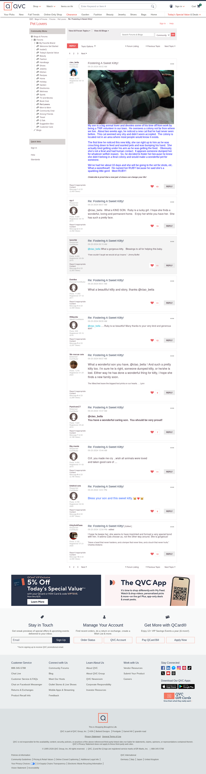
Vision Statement (18, 768)
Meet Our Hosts (57, 679)
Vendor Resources (133, 668)
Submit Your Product (134, 673)
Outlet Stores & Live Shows (62, 684)
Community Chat (47, 110)
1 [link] (69, 53)
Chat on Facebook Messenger (26, 684)
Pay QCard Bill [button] (150, 640)
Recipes (43, 75)
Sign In (163, 23)
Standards (35, 159)
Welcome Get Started (49, 46)
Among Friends (46, 113)
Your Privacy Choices (20, 764)
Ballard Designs (103, 731)
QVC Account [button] (118, 640)
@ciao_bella (95, 210)
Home (154, 14)
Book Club (44, 101)
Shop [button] (35, 6)
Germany (125, 759)
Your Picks (9, 14)
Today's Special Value (49, 52)
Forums (52, 19)
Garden (85, 14)
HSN (91, 731)
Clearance (71, 14)
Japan (139, 759)
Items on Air (67, 6)
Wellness (44, 91)
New (21, 14)
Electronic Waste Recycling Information (85, 764)
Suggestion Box (47, 123)
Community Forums (59, 668)
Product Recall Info (21, 695)
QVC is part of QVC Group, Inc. (73, 731)
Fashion (98, 14)
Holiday (43, 81)
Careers (128, 679)
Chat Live (16, 673)
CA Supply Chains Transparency (51, 764)
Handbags (44, 62)
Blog (51, 673)
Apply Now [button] (180, 640)
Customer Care (46, 126)
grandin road (140, 731)
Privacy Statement (93, 736)
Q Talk (42, 120)
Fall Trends (33, 14)
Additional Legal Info (90, 759)
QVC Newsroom (94, 679)
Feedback (54, 695)
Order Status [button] (88, 640)
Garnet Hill (128, 731)
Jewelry (122, 14)
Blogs (38, 130)
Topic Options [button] (87, 46)
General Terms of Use (111, 736)
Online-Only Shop (53, 14)
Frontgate (116, 731)
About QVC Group (95, 673)
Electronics (44, 88)
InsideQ (43, 49)
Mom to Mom (45, 107)
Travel (42, 117)
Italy (132, 759)
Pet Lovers (62, 19)
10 (78, 556)
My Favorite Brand (47, 42)
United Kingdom (152, 759)
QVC (31, 19)
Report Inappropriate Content (78, 186)
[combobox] (114, 6)
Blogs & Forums (41, 19)
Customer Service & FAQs (24, 679)
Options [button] (172, 64)
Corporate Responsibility (98, 684)
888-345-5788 (18, 668)
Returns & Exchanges (22, 690)
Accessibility (33, 768)
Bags (143, 14)
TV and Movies (46, 97)
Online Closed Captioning (67, 759)
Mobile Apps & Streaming (61, 690)
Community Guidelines (21, 759)
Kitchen (43, 72)
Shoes (133, 14)
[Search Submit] (153, 6)
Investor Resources (96, 690)
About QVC (92, 668)
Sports (42, 94)
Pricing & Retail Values (43, 759)
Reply (169, 186)
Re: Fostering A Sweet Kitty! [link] (80, 19)
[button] (172, 6)
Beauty (109, 14)
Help (171, 23)
